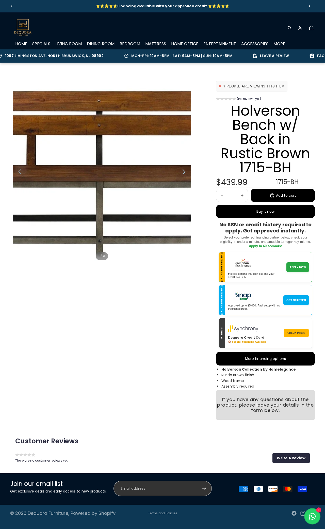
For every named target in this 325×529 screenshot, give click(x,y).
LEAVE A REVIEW (265, 55)
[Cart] (311, 27)
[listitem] (279, 44)
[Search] (289, 27)
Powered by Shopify (93, 513)
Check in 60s (296, 333)
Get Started (296, 300)
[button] (238, 99)
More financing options (265, 358)
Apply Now (297, 267)
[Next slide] (309, 6)
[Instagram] (303, 513)
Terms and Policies (162, 513)
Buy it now (265, 211)
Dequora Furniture (48, 513)
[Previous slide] (12, 6)
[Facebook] (294, 513)
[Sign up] (204, 488)
